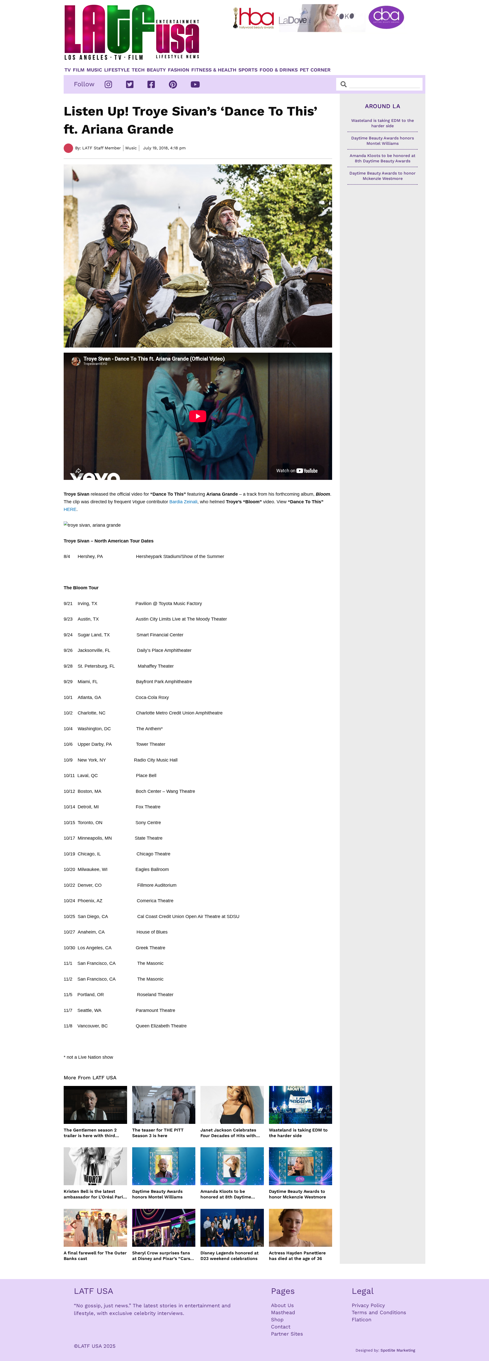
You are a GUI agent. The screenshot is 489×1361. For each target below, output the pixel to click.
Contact (280, 1327)
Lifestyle (117, 70)
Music (94, 70)
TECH (138, 70)
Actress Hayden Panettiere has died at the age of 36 (297, 1255)
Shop (277, 1319)
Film (79, 70)
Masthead (283, 1312)
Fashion (178, 70)
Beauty (156, 70)
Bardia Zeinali (183, 501)
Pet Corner (315, 70)
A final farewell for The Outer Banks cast (95, 1255)
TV (67, 70)
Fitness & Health (213, 70)
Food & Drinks (279, 70)
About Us (282, 1305)
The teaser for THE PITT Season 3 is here (158, 1132)
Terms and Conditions (379, 1312)
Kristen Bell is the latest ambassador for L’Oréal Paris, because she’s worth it (95, 1194)
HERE (70, 509)
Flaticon (361, 1319)
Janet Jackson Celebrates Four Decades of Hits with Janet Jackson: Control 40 (228, 1132)
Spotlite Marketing (398, 1350)
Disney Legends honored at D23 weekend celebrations (229, 1255)
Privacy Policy (368, 1305)
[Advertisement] (323, 47)
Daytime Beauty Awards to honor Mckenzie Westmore (297, 1194)
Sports (247, 70)
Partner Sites (287, 1334)
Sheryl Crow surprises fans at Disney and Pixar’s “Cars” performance (162, 1255)
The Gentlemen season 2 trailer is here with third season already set (90, 1132)
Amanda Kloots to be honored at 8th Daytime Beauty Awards (225, 1194)
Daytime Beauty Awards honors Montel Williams (157, 1194)
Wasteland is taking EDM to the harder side (298, 1132)
